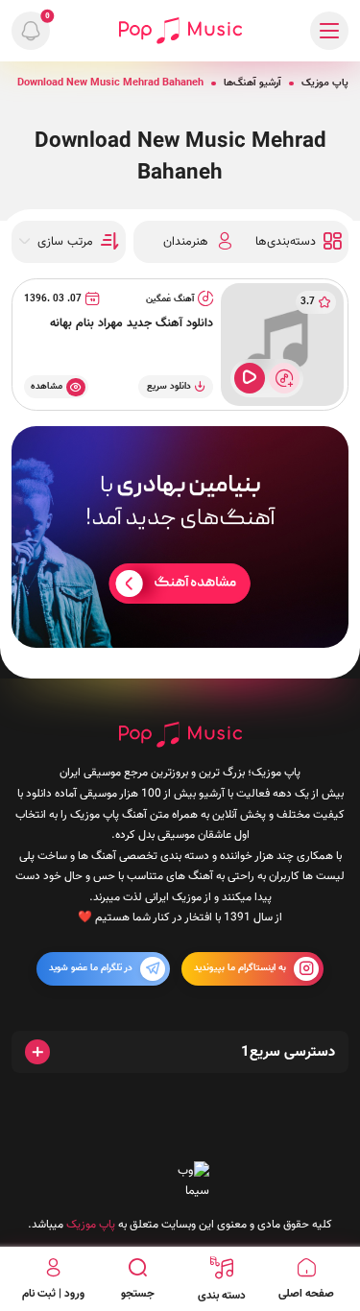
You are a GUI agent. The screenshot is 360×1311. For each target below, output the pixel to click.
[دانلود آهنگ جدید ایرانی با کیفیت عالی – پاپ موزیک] (180, 30)
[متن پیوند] (180, 537)
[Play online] (249, 378)
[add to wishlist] (284, 378)
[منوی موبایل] (329, 31)
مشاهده (46, 386)
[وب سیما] (180, 1182)
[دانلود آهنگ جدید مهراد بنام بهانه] (282, 344)
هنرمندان (185, 241)
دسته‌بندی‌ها (285, 241)
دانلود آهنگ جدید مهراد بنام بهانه (131, 323)
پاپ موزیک (324, 83)
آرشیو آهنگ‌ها (252, 83)
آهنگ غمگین (170, 299)
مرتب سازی (65, 241)
